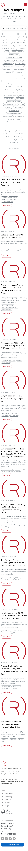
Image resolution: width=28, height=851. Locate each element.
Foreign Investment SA (9, 78)
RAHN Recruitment (7, 794)
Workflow (14, 142)
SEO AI (22, 104)
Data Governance (8, 66)
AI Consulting (6, 37)
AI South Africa (7, 42)
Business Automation (17, 51)
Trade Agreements (10, 131)
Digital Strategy (7, 69)
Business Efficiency (14, 54)
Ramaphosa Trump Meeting (14, 101)
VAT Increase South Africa (14, 136)
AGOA (15, 34)
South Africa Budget (20, 116)
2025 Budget (7, 34)
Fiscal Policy (20, 75)
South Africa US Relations (14, 125)
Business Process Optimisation (14, 57)
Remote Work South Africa (10, 104)
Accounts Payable (19, 45)
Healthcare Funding (7, 84)
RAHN (20, 95)
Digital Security (20, 66)
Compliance (19, 60)
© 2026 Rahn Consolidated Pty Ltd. (10, 772)
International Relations (20, 84)
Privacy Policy (5, 774)
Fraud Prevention (6, 81)
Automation (22, 48)
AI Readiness (20, 40)
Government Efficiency (20, 81)
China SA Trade (9, 60)
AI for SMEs (17, 42)
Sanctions (9, 107)
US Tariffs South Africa (19, 134)
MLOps (18, 87)
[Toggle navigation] (25, 4)
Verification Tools (9, 139)
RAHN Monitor (20, 98)
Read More (6, 205)
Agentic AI (13, 48)
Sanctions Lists (17, 107)
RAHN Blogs (5, 806)
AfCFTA (5, 48)
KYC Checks (11, 87)
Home (3, 791)
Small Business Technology (14, 113)
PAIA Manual (13, 774)
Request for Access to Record (9, 779)
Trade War (20, 131)
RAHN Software (6, 800)
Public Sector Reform (11, 95)
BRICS (7, 51)
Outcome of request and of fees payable (12, 781)
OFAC (20, 89)
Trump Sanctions (7, 134)
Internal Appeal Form (6, 783)
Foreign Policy (21, 78)
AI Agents (22, 34)
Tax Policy (21, 128)
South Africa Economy (14, 122)
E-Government (18, 72)
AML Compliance (8, 45)
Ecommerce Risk (9, 75)
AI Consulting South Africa (19, 37)
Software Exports (7, 116)
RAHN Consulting (8, 98)
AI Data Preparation (9, 40)
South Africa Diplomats (14, 119)
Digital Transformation (19, 69)
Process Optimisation (14, 92)
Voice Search (19, 139)
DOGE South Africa (20, 63)
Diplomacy (9, 72)
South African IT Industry (10, 128)
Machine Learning (11, 89)
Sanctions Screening (14, 110)
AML (23, 42)
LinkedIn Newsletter (12, 844)
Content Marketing (7, 63)
